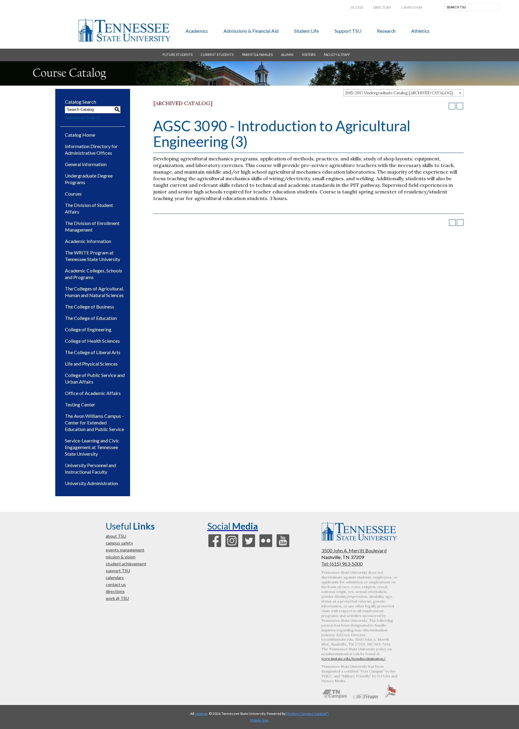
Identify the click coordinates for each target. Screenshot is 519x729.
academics (197, 31)
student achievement (126, 563)
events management (125, 549)
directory (382, 7)
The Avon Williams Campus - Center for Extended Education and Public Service (94, 422)
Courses (73, 193)
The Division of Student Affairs (89, 208)
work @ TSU (117, 598)
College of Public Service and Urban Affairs (95, 378)
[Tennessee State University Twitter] (248, 546)
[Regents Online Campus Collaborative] (334, 697)
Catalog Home (80, 135)
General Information (86, 164)
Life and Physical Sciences (91, 363)
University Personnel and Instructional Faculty (90, 468)
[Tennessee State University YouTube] (282, 546)
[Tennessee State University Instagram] (231, 546)
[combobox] (403, 92)
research (386, 31)
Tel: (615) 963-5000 (342, 563)
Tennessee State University (124, 30)
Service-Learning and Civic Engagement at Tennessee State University (92, 447)
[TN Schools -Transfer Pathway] (365, 697)
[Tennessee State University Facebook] (214, 546)
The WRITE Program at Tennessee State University (92, 256)
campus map (411, 7)
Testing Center (80, 404)
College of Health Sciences (92, 341)
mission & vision (120, 556)
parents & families (257, 54)
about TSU (116, 536)
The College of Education (91, 318)
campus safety (119, 542)
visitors (308, 54)
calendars (115, 577)
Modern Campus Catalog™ (307, 713)
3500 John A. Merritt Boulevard (354, 550)
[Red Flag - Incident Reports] (391, 697)
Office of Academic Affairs (93, 393)
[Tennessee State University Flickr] (265, 546)
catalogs (201, 713)
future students (177, 54)
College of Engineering (88, 329)
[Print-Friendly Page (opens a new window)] (452, 106)
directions (115, 591)
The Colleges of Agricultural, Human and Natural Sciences (94, 292)
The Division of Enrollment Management (92, 226)
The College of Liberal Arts (92, 352)
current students (217, 54)
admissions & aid (250, 31)
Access (357, 7)
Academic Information (88, 241)
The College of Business (89, 306)
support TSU (348, 31)
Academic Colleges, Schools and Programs (93, 274)
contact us (116, 584)
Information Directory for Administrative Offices (91, 149)
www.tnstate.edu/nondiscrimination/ (353, 658)
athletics (420, 31)
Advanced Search (82, 117)
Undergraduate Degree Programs (89, 179)
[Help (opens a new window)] (460, 106)
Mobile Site (259, 720)
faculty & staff (337, 54)
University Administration (91, 483)
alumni (287, 54)
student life (306, 31)
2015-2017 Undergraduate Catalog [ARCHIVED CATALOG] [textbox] (399, 93)
